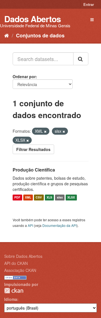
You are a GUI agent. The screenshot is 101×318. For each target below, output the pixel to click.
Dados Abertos (32, 19)
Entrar (88, 4)
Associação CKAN (20, 270)
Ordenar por (24, 76)
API (30, 225)
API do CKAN (16, 263)
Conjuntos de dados (40, 35)
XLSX (71, 197)
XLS (49, 197)
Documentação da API (59, 225)
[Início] (6, 35)
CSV (39, 197)
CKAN (13, 291)
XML (28, 197)
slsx (60, 197)
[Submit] (80, 58)
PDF (17, 197)
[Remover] (45, 131)
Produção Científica (34, 169)
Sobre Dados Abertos (23, 256)
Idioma (10, 299)
